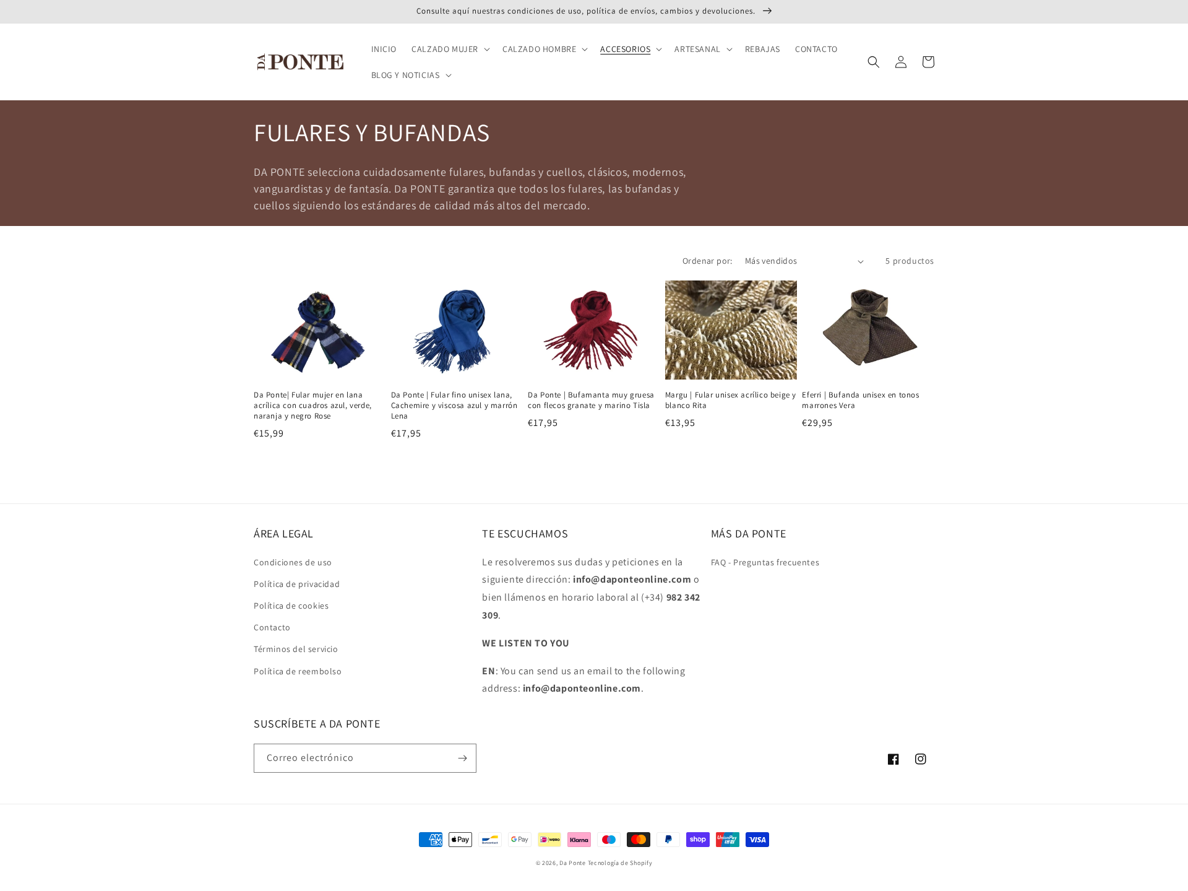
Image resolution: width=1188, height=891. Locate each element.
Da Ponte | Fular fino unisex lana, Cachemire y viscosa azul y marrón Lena (454, 405)
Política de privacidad (297, 583)
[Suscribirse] (462, 758)
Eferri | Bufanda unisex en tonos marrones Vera (860, 400)
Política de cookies (291, 605)
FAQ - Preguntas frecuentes (765, 562)
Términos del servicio (296, 648)
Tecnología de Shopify (620, 863)
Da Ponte (572, 863)
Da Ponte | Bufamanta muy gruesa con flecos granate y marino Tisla (591, 400)
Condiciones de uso (293, 562)
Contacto (272, 627)
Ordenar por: (707, 260)
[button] (449, 49)
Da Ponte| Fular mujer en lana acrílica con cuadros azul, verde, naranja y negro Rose (313, 405)
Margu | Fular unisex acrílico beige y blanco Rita (730, 400)
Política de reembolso (298, 671)
